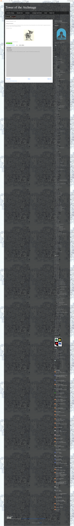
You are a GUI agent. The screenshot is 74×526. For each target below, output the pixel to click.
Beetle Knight (57, 84)
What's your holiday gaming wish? (61, 293)
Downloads (27, 13)
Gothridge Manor (58, 445)
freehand (56, 128)
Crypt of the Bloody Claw (59, 106)
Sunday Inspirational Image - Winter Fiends (61, 295)
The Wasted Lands (58, 418)
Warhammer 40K (57, 245)
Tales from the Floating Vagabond (60, 233)
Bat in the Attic (58, 423)
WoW (56, 248)
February (58, 329)
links (56, 148)
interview (56, 146)
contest (56, 104)
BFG (56, 85)
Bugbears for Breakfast (59, 384)
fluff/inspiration (57, 127)
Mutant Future (57, 172)
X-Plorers (56, 250)
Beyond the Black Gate (59, 438)
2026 (56, 256)
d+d (56, 110)
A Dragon (57, 487)
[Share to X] (21, 45)
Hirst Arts (56, 353)
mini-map (56, 159)
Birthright (56, 86)
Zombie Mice (58, 306)
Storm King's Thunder (58, 226)
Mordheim (57, 166)
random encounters (58, 194)
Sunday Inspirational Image (59, 228)
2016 (56, 270)
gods (56, 135)
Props (56, 190)
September (58, 320)
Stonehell (56, 225)
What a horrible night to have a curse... (60, 404)
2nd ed (56, 57)
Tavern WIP (57, 510)
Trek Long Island (57, 240)
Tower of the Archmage (21, 7)
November (58, 317)
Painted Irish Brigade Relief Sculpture (60, 501)
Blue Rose (57, 91)
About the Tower (20, 13)
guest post (56, 138)
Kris (56, 428)
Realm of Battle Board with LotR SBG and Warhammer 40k (61, 482)
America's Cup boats (58, 479)
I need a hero (58, 290)
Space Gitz (57, 218)
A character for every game (60, 380)
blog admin (57, 90)
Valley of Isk (58, 509)
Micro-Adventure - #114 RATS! (60, 446)
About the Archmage (10, 13)
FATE (56, 123)
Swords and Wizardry (58, 230)
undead (56, 242)
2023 (56, 261)
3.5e (56, 60)
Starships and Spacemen (59, 224)
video (56, 243)
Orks (56, 182)
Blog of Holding (58, 449)
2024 (56, 259)
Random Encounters (59, 291)
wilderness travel (57, 246)
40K (56, 66)
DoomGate (57, 115)
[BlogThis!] (20, 45)
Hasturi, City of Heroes (59, 439)
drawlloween (57, 117)
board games (57, 92)
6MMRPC (57, 73)
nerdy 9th (56, 175)
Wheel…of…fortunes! (59, 453)
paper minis (57, 185)
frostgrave (56, 129)
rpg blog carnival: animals (59, 207)
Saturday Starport (58, 210)
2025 (56, 258)
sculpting (56, 214)
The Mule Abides (58, 462)
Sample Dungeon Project (59, 209)
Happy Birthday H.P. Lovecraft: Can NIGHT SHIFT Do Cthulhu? (60, 420)
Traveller (56, 239)
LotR (56, 150)
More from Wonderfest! (59, 491)
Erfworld (56, 349)
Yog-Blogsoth (58, 434)
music (56, 171)
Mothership (57, 168)
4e (55, 67)
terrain (56, 236)
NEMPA (56, 174)
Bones (56, 93)
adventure (56, 77)
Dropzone (56, 118)
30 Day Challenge (58, 61)
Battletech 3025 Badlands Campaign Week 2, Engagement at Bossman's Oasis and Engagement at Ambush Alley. (61, 475)
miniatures (57, 160)
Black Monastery (58, 89)
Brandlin (57, 486)
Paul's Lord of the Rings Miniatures (61, 493)
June (57, 324)
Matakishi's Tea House (58, 354)
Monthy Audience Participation (60, 165)
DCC (56, 111)
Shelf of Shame (57, 215)
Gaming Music (58, 310)
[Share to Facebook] (22, 45)
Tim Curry (57, 237)
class (56, 102)
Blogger (41, 522)
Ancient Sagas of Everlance (59, 79)
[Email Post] (17, 45)
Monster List (51, 13)
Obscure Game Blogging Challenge (60, 180)
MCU (56, 154)
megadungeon (57, 157)
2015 (56, 272)
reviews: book (57, 202)
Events (45, 13)
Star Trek (56, 220)
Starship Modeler (58, 490)
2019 (56, 266)
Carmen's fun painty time (59, 478)
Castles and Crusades (58, 98)
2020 (56, 265)
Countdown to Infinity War (59, 105)
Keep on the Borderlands (59, 147)
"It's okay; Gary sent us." (59, 441)
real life (56, 196)
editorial (56, 121)
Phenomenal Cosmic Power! (60, 282)
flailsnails (56, 124)
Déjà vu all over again (59, 314)
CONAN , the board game (59, 504)
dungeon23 (57, 120)
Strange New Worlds (58, 227)
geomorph (56, 134)
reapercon (56, 197)
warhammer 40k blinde (59, 507)
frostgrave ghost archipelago (59, 130)
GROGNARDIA (58, 411)
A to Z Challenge (58, 74)
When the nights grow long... (60, 289)
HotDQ (56, 142)
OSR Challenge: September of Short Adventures (60, 184)
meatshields (57, 156)
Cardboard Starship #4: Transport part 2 (61, 408)
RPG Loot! (57, 285)
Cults (56, 108)
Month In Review (58, 164)
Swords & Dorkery (58, 452)
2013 (56, 274)
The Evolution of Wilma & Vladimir (60, 470)
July (57, 323)
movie (56, 170)
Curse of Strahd (57, 109)
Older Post (49, 79)
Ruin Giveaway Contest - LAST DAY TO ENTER (61, 305)
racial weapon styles (58, 192)
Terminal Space (57, 234)
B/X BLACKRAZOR (59, 427)
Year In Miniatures (58, 251)
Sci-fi (56, 212)
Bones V (56, 94)
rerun (56, 198)
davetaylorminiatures (59, 496)
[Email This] (19, 45)
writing (56, 249)
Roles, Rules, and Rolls (59, 399)
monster (56, 163)
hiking (56, 139)
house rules (57, 144)
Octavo (56, 181)
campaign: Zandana (58, 96)
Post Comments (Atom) (13, 81)
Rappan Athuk (57, 195)
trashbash (56, 238)
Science (56, 213)
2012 (56, 276)
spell (56, 219)
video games (57, 244)
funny (56, 132)
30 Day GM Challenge (58, 62)
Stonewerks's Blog (58, 459)
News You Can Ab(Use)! (59, 393)
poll (56, 189)
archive (56, 80)
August (58, 321)
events (56, 122)
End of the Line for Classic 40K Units (61, 372)
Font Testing (57, 405)
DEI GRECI (57, 469)
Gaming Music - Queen (59, 299)
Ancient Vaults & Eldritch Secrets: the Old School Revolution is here (61, 376)
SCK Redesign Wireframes (59, 456)
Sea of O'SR (57, 358)
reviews (56, 201)
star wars (56, 221)
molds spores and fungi (58, 162)
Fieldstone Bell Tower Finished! (61, 284)
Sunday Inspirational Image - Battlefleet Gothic (62, 313)
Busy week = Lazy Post (59, 300)
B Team (56, 81)
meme (56, 158)
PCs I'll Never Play (58, 186)
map (56, 153)
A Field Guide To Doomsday (60, 392)
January (58, 331)
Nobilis (56, 177)
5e (55, 68)
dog (56, 114)
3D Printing (57, 63)
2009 (56, 334)
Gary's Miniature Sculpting (60, 500)
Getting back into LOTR (59, 494)
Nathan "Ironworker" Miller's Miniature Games (60, 473)
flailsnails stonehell (58, 126)
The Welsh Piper (58, 455)
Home (29, 79)
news (56, 176)
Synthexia (56, 231)
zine (56, 252)
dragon (56, 116)
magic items (57, 152)
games (56, 133)
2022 (56, 262)
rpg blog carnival (58, 206)
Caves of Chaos (57, 99)
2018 (56, 267)
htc (55, 145)
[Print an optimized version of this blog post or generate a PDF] (9, 43)
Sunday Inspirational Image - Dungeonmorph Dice (60, 303)
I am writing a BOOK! (59, 497)
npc (56, 178)
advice (56, 78)
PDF (56, 188)
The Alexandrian (58, 396)
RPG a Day (57, 204)
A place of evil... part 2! (59, 308)
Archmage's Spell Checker (37, 13)
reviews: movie (57, 203)
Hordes (56, 141)
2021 (56, 263)
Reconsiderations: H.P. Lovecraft (60, 412)
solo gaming (57, 216)
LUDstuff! (57, 414)
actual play (57, 75)
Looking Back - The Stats (60, 281)
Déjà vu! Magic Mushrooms (60, 298)
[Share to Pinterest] (23, 45)
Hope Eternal (57, 140)
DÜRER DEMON (58, 435)
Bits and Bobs (57, 87)
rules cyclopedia (57, 208)
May (57, 325)
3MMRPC (57, 65)
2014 (56, 273)
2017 (56, 269)
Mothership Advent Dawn (59, 169)
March (58, 328)
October (58, 318)
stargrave (56, 222)
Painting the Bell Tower (59, 309)
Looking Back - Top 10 (59, 279)
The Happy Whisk (58, 430)
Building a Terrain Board (60, 315)
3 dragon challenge (58, 59)
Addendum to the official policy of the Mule (61, 463)
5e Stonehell (57, 69)
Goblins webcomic (58, 352)
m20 (56, 151)
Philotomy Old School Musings (60, 356)
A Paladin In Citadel (59, 388)
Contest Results (58, 296)
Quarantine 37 (57, 191)
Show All (67, 465)
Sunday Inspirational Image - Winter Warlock (61, 287)
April (57, 327)
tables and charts (57, 232)
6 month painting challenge (59, 72)
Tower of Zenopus (58, 371)
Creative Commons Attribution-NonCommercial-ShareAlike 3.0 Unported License (33, 518)
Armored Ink (58, 503)
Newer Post (8, 79)
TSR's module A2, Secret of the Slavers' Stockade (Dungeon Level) (61, 401)
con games (57, 103)
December (58, 278)
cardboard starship (58, 97)
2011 (56, 277)
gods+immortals (57, 136)
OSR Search (57, 355)
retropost (56, 200)
